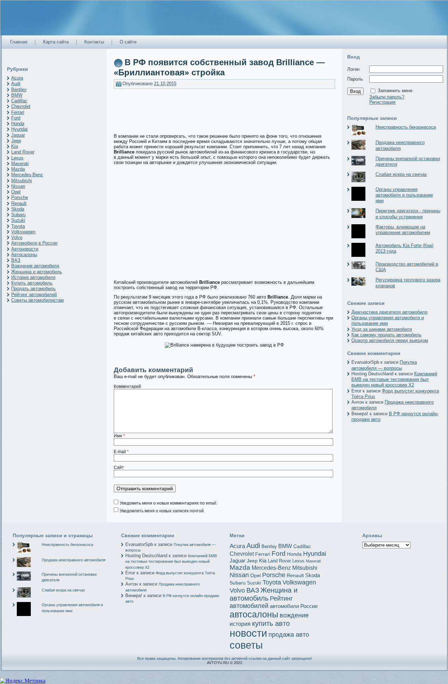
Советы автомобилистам (37, 300)
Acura (17, 78)
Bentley (19, 89)
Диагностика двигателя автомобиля (389, 312)
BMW (16, 95)
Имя (119, 435)
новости (248, 633)
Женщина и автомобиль (36, 271)
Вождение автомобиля (35, 265)
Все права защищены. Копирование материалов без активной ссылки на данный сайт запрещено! (224, 658)
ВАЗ (15, 260)
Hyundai (19, 129)
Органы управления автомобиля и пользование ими (404, 195)
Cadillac (19, 100)
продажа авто (288, 634)
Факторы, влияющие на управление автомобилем (403, 229)
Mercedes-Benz (27, 174)
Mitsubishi (21, 180)
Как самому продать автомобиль (386, 334)
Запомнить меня (395, 90)
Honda (17, 123)
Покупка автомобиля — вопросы (384, 365)
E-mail (121, 451)
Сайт (119, 467)
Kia (14, 146)
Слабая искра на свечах (401, 174)
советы (246, 645)
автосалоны (254, 614)
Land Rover (22, 152)
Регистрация (382, 102)
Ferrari (17, 112)
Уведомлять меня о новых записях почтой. (162, 510)
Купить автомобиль (31, 283)
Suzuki (18, 220)
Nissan (18, 186)
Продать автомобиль (33, 288)
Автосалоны (24, 254)
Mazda (18, 169)
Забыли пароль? (386, 97)
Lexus (17, 157)
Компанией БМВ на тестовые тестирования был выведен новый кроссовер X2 (394, 379)
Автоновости (24, 249)
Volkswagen (23, 231)
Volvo (16, 237)
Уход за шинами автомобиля (381, 329)
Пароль (355, 79)
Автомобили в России (34, 243)
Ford (15, 118)
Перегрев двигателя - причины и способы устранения (408, 213)
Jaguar (18, 135)
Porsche (19, 197)
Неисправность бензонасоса (406, 127)
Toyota (18, 226)
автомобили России (293, 606)
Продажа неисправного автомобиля (400, 145)
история (240, 624)
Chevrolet (20, 106)
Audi (15, 83)
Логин (353, 69)
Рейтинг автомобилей (34, 294)
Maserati (20, 163)
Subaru (18, 214)
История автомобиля (33, 277)
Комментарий (127, 386)
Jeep (16, 140)
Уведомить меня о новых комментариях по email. (168, 503)
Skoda (17, 209)
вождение (294, 615)
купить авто (271, 623)
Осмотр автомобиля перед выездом (389, 340)
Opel (16, 191)
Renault (19, 203)
